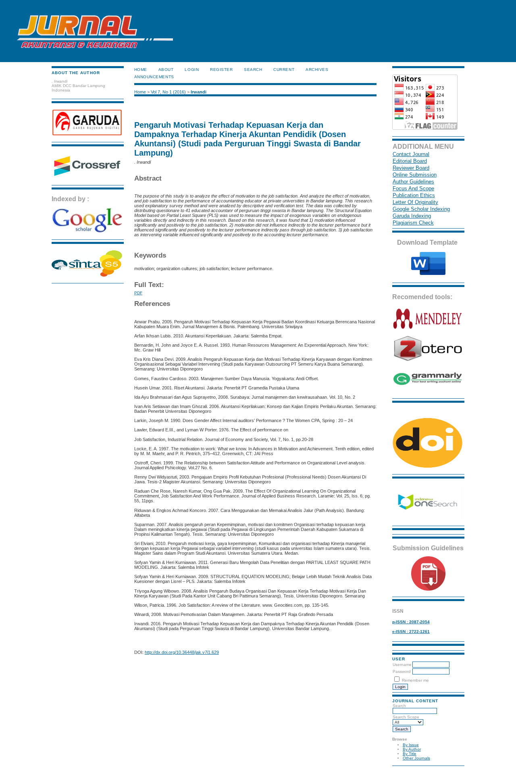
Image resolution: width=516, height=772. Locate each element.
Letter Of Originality (415, 202)
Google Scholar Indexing (421, 209)
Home (140, 69)
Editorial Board (410, 161)
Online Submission (415, 175)
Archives (317, 69)
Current (283, 69)
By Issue (411, 745)
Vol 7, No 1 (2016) (168, 91)
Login (192, 69)
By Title (409, 753)
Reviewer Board (411, 168)
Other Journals (416, 758)
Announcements (154, 77)
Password (402, 671)
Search (399, 705)
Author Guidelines (413, 182)
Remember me (415, 680)
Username (402, 664)
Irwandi (198, 91)
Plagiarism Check (413, 223)
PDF (138, 293)
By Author (412, 749)
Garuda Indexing (412, 216)
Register (221, 69)
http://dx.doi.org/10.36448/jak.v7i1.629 (182, 652)
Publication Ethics (414, 195)
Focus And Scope (413, 188)
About (166, 69)
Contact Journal (411, 154)
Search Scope (406, 717)
